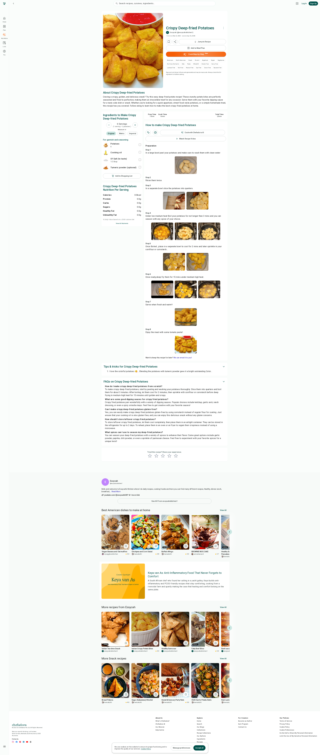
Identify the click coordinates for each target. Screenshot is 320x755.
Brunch (197, 60)
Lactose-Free (171, 67)
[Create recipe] (297, 3)
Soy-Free (198, 67)
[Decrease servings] (109, 125)
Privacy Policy (285, 724)
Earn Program (243, 724)
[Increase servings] (135, 125)
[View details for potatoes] (105, 145)
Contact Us (242, 727)
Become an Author (245, 721)
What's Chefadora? (163, 721)
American (170, 60)
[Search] (116, 3)
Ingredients (201, 739)
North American (181, 60)
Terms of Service (286, 721)
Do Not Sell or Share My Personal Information (296, 733)
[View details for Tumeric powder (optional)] (105, 167)
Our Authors (201, 736)
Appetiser (205, 60)
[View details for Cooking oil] (105, 152)
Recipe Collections (204, 733)
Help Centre (160, 730)
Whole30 (196, 64)
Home (199, 721)
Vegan (213, 60)
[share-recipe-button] (175, 41)
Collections (201, 730)
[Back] (13, 3)
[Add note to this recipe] (148, 132)
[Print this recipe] (155, 132)
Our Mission (160, 727)
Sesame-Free (218, 67)
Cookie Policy (285, 727)
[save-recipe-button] (169, 41)
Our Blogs (200, 727)
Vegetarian (221, 60)
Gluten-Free (205, 64)
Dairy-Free (215, 64)
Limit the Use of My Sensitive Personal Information (298, 736)
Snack (190, 60)
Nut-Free (180, 67)
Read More (116, 492)
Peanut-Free (189, 67)
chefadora (19, 724)
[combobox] (167, 3)
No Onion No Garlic (173, 64)
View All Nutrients (122, 223)
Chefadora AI (160, 724)
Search (199, 724)
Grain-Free (207, 67)
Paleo (189, 64)
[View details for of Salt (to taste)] (105, 160)
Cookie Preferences (287, 730)
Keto (183, 64)
